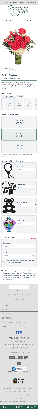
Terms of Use (33, 401)
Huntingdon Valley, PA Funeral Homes (18, 388)
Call (6, 407)
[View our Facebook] (17, 333)
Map (19, 407)
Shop (10, 20)
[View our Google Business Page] (20, 333)
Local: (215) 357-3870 (19, 348)
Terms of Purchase (19, 401)
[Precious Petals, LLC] (19, 15)
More (4, 88)
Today (20, 96)
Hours (32, 407)
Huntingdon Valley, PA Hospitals (19, 392)
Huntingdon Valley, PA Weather (15, 395)
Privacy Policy (5, 401)
